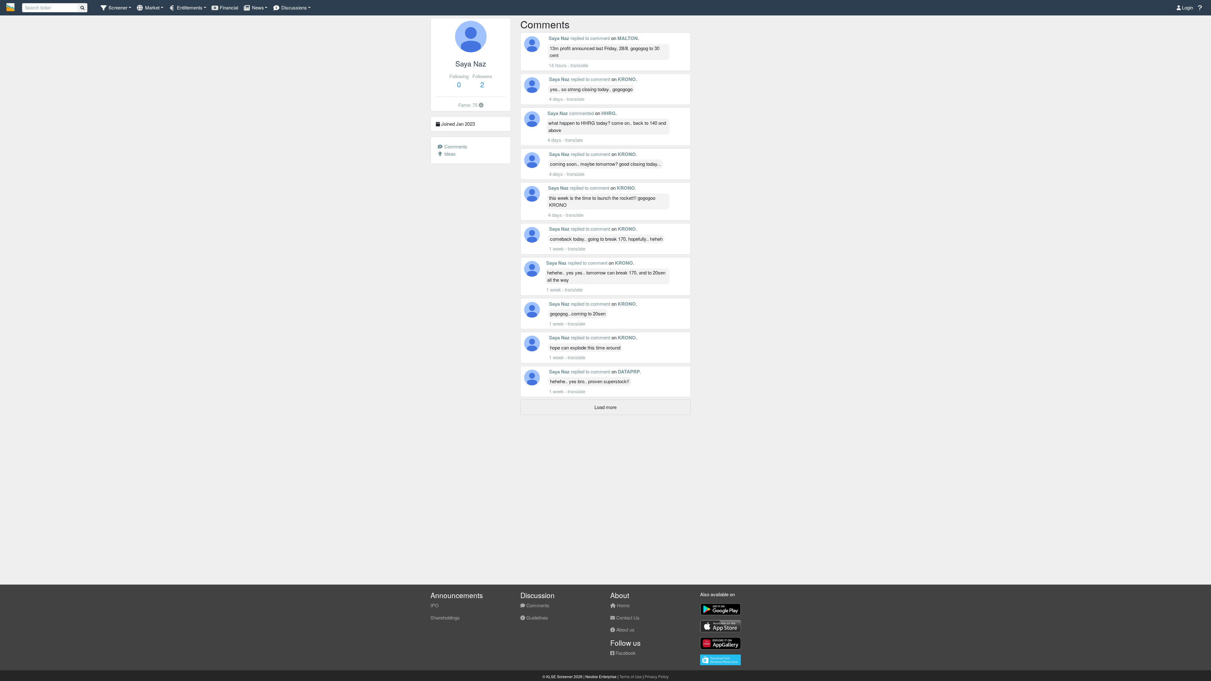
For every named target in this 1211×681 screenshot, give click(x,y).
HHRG (608, 113)
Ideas (449, 153)
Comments (455, 146)
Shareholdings (445, 617)
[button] (115, 8)
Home (622, 605)
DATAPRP (629, 371)
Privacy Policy (657, 676)
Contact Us (627, 617)
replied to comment (590, 38)
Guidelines (536, 617)
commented (581, 113)
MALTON (627, 38)
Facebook (625, 652)
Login (1187, 7)
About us (625, 629)
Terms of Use (630, 676)
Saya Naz (559, 38)
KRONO (627, 79)
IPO (434, 605)
